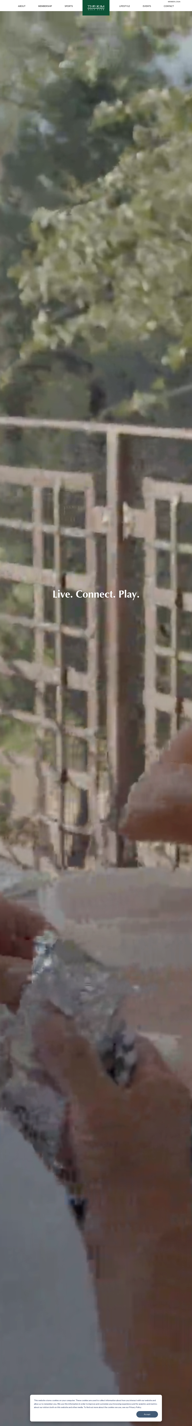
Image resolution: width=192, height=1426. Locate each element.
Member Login (174, 1)
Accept (147, 1414)
